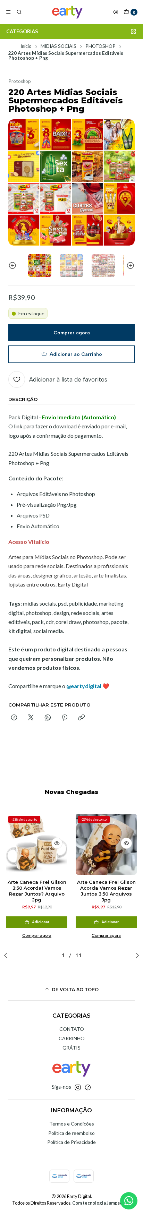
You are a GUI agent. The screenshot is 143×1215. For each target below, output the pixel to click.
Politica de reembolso (71, 1133)
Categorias (22, 31)
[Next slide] (129, 265)
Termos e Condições (71, 1124)
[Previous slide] (13, 265)
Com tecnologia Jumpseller (101, 1203)
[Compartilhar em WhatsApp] (47, 718)
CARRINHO (72, 1038)
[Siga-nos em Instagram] (77, 1087)
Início (26, 46)
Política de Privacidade (71, 1142)
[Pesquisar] (19, 12)
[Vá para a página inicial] (67, 12)
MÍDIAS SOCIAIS (58, 46)
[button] (71, 989)
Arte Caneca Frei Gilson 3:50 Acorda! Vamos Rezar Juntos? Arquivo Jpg (37, 890)
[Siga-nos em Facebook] (87, 1087)
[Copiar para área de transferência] (81, 718)
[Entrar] (115, 12)
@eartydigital (83, 686)
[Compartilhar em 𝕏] (31, 718)
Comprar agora (71, 333)
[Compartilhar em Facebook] (14, 718)
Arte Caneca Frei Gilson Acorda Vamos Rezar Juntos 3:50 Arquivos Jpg (106, 890)
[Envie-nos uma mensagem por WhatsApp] (128, 1200)
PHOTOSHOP (100, 46)
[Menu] (8, 12)
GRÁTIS (71, 1048)
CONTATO (71, 1029)
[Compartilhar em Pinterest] (64, 718)
